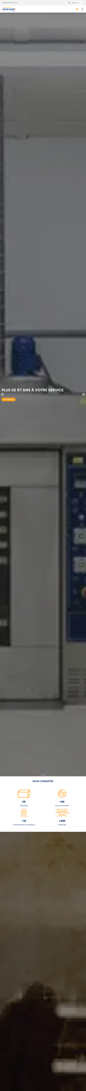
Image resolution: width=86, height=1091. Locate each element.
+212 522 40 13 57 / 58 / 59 (11, 2)
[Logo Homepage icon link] (77, 9)
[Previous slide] (2, 394)
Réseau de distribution (11, 402)
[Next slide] (83, 394)
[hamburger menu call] (82, 9)
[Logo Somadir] (9, 11)
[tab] (44, 774)
